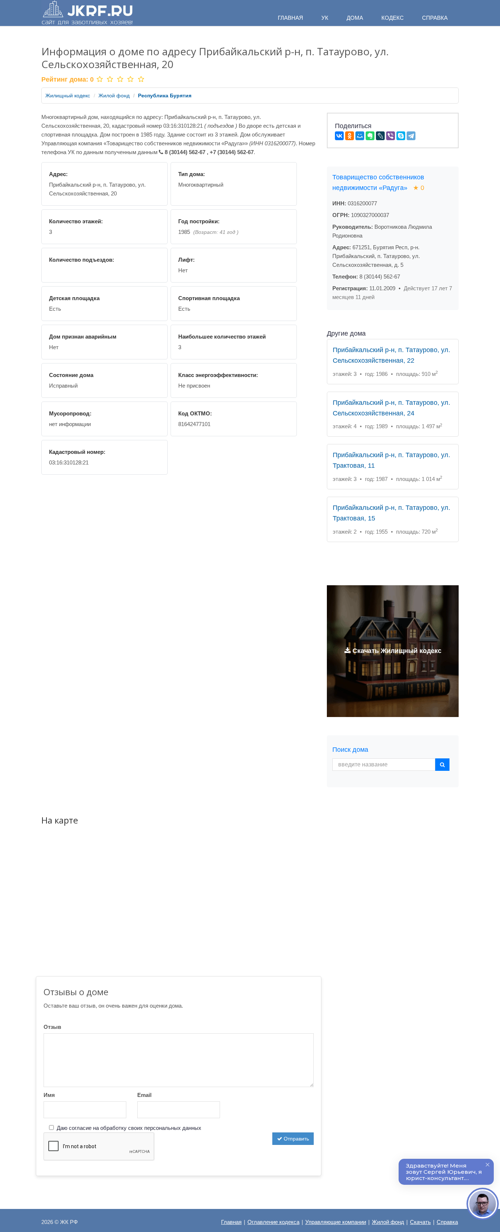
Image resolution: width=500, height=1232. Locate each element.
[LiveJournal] (380, 135)
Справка (447, 1222)
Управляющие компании (335, 1222)
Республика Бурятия (164, 95)
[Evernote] (370, 135)
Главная (231, 1222)
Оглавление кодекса (273, 1222)
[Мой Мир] (359, 135)
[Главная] (87, 13)
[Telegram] (411, 135)
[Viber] (390, 135)
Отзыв (52, 1027)
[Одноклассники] (349, 135)
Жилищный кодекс (67, 95)
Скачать (420, 1222)
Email (144, 1095)
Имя (49, 1095)
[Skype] (400, 135)
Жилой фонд (114, 95)
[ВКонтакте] (339, 135)
